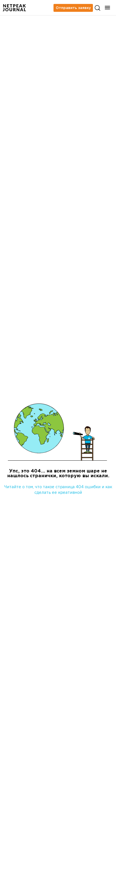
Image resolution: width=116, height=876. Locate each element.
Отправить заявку (73, 8)
